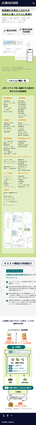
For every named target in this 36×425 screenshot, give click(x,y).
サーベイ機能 (8, 173)
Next (34, 291)
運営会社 (11, 422)
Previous (1, 291)
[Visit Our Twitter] (4, 415)
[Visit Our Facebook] (8, 415)
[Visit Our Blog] (11, 415)
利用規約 (4, 422)
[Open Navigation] (34, 3)
